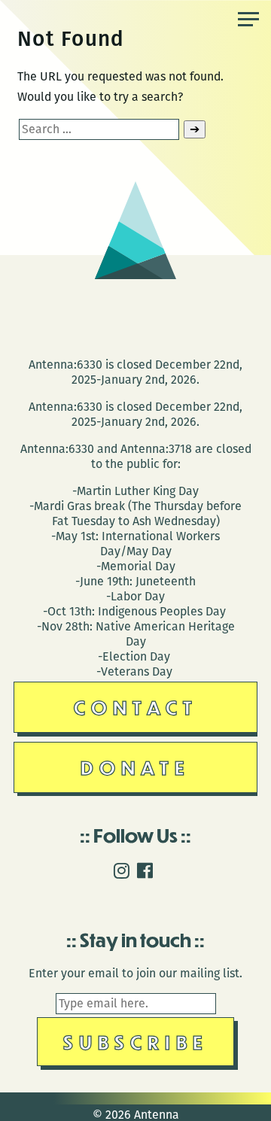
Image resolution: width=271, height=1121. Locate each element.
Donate (135, 767)
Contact (136, 706)
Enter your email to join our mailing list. (135, 973)
